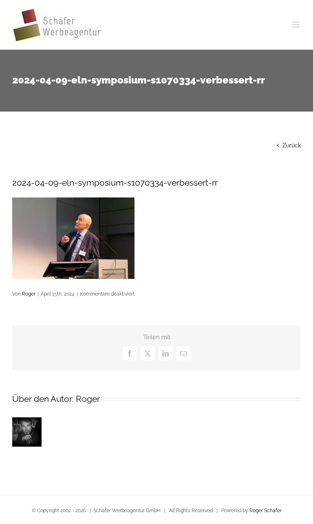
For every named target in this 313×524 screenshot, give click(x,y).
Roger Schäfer (265, 510)
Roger (28, 294)
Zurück (291, 145)
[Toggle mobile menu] (296, 24)
